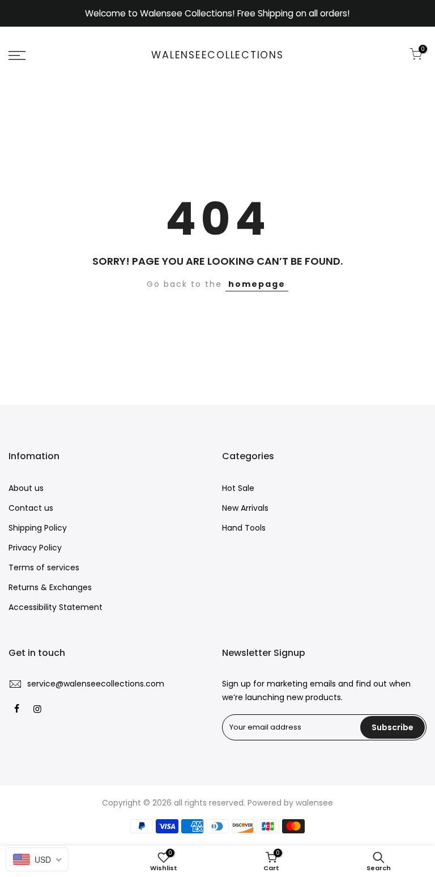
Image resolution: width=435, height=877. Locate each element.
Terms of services (43, 567)
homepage (256, 284)
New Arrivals (245, 508)
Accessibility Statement (55, 607)
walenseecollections (217, 55)
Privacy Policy (35, 547)
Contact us (30, 508)
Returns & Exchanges (50, 587)
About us (26, 488)
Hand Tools (244, 527)
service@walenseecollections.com (95, 683)
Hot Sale (238, 488)
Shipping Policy (37, 527)
